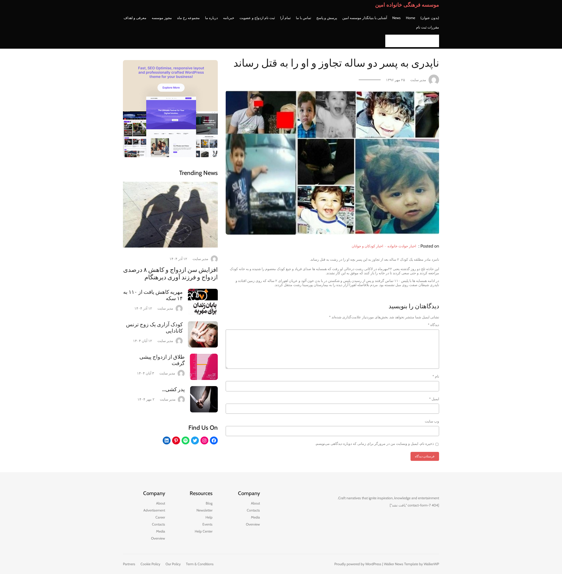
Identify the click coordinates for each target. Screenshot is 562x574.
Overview (253, 524)
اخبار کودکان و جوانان (367, 246)
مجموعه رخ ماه (188, 18)
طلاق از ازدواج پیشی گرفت (162, 360)
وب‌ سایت (432, 421)
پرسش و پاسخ (326, 18)
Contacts (253, 510)
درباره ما (211, 18)
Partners (129, 564)
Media (255, 517)
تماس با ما (303, 18)
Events (207, 524)
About (255, 503)
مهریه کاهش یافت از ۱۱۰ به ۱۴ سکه (153, 295)
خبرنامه (228, 18)
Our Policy (173, 564)
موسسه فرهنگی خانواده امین (407, 5)
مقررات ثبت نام (427, 27)
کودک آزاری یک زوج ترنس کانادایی (154, 327)
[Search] (390, 41)
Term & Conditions (200, 564)
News (396, 18)
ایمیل (434, 399)
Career (160, 517)
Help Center (204, 531)
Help (209, 517)
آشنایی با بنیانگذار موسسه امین (364, 18)
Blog (209, 503)
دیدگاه (433, 325)
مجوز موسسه (162, 18)
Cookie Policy (150, 564)
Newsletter (204, 510)
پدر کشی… (173, 389)
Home (410, 18)
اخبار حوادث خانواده (401, 246)
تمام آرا (285, 18)
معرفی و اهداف (135, 18)
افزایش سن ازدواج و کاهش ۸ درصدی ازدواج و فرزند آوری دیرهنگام (170, 273)
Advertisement (154, 510)
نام (435, 376)
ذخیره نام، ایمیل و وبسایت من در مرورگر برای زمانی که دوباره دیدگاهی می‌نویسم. (374, 444)
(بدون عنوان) (429, 18)
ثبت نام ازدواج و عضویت (257, 18)
